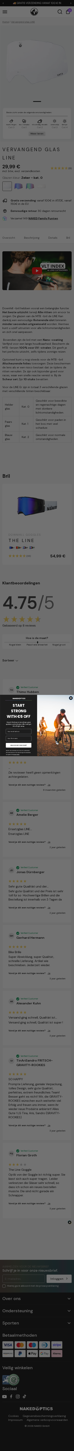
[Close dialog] (71, 698)
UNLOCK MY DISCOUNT (18, 745)
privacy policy (16, 754)
